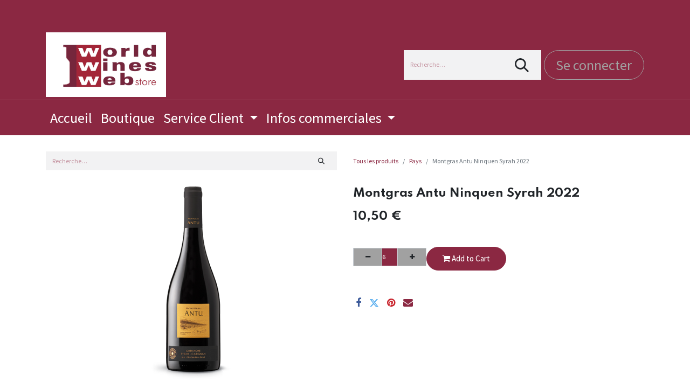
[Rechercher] (522, 65)
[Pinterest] (391, 303)
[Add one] (411, 257)
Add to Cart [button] (470, 258)
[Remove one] (367, 257)
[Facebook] (358, 303)
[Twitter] (374, 303)
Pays (415, 161)
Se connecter (594, 65)
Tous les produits (375, 161)
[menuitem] (71, 118)
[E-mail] (408, 303)
